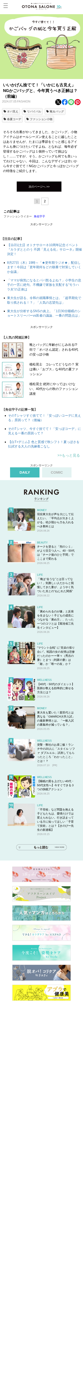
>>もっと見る (68, 455)
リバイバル (34, 111)
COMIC (57, 472)
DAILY (25, 472)
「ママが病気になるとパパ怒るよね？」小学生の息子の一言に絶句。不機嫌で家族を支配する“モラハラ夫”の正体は (44, 285)
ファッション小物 (41, 119)
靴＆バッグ (57, 111)
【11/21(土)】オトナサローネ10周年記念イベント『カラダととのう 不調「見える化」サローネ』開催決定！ (44, 249)
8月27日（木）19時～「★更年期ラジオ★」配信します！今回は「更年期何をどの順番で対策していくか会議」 (44, 267)
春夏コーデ (14, 119)
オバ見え (12, 111)
